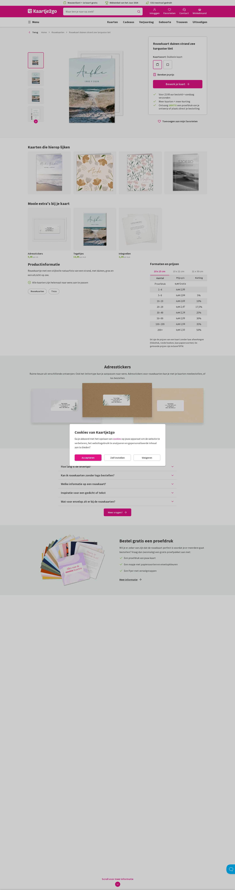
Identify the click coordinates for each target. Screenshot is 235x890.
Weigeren (147, 457)
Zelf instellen (117, 457)
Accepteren (88, 457)
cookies (117, 438)
